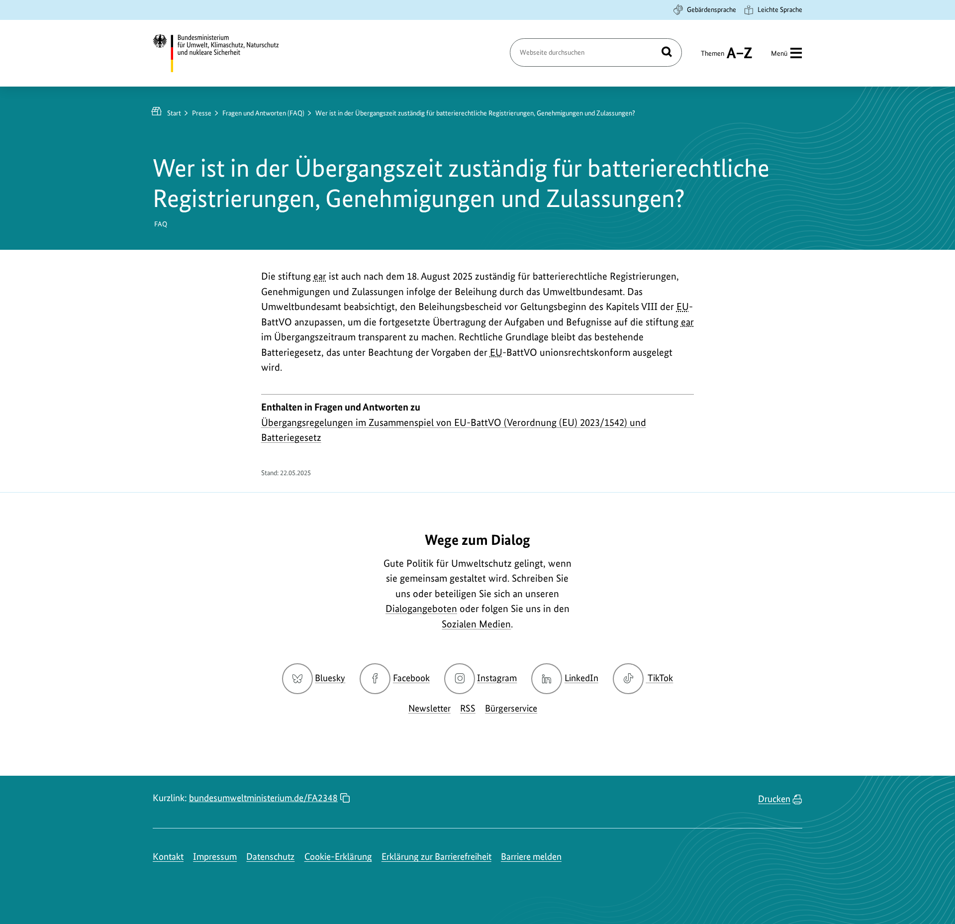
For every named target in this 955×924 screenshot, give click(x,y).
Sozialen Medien (476, 624)
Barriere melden (531, 856)
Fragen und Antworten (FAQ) (263, 113)
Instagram (497, 678)
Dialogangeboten (421, 609)
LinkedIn (581, 678)
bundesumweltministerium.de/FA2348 (263, 798)
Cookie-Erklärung (338, 856)
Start (174, 113)
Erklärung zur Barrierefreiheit (436, 856)
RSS (468, 708)
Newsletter (429, 708)
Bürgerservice (511, 708)
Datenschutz (270, 856)
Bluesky (330, 678)
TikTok (660, 678)
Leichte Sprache (780, 9)
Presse (201, 113)
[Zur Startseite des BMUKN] (224, 53)
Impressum (215, 856)
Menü (779, 53)
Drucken (774, 799)
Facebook (411, 678)
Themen (712, 57)
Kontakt (168, 856)
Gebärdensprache (711, 9)
